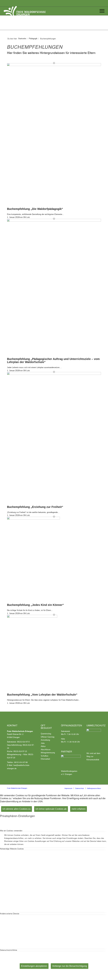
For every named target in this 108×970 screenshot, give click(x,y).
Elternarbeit (45, 759)
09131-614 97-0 (23, 742)
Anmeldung (45, 740)
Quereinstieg (46, 734)
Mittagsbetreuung (48, 753)
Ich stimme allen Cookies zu (17, 809)
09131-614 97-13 (20, 751)
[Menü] (101, 11)
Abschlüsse (45, 749)
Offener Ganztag (47, 737)
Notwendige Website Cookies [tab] (12, 848)
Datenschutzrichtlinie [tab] (8, 950)
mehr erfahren (79, 809)
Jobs (43, 743)
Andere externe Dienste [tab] (9, 913)
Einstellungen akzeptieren (34, 966)
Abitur (43, 746)
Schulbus (44, 756)
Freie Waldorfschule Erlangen (17, 788)
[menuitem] (68, 788)
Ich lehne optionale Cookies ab (51, 809)
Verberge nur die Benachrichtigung (69, 966)
